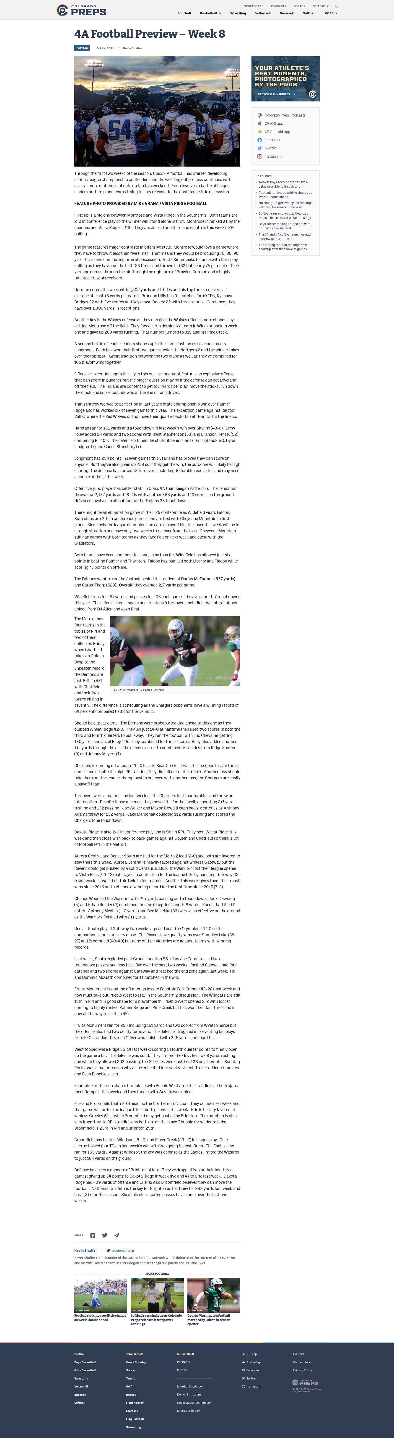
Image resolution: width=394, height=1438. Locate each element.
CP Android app (277, 132)
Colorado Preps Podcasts (285, 115)
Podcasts (278, 6)
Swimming (133, 1427)
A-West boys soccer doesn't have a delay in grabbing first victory (283, 184)
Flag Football (135, 1419)
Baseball (287, 13)
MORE (328, 13)
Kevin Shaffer (132, 48)
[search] (336, 5)
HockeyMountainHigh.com (195, 1402)
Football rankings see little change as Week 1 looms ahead (100, 1317)
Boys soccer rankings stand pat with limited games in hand (285, 226)
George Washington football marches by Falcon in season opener (208, 1320)
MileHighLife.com (189, 1410)
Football (184, 13)
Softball (309, 13)
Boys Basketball (85, 1362)
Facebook (272, 140)
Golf (129, 1386)
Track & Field (135, 1354)
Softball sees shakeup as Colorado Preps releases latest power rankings (156, 1320)
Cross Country (136, 1362)
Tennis (130, 1378)
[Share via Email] (116, 1235)
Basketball (208, 13)
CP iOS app (274, 123)
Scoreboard (254, 6)
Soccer (130, 1370)
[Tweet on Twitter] (105, 1235)
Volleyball (263, 13)
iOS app (252, 1354)
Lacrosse (132, 1411)
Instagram (273, 156)
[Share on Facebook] (93, 1235)
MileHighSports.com (191, 1386)
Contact (298, 1354)
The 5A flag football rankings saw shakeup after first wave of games (283, 247)
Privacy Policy (302, 1370)
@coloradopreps (123, 1250)
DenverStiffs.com (189, 1394)
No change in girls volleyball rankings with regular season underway (285, 205)
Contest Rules (302, 1362)
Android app (254, 1362)
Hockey (131, 1394)
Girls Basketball (85, 1370)
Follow (319, 6)
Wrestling (238, 13)
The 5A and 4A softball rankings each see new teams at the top (285, 237)
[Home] (80, 10)
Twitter (270, 148)
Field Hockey (135, 1402)
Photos (299, 6)
